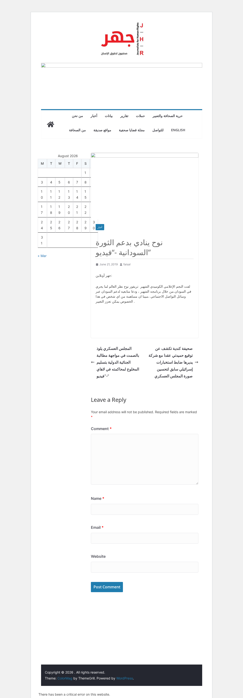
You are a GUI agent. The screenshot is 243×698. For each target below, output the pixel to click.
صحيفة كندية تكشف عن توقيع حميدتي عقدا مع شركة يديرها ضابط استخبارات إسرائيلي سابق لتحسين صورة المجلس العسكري (171, 362)
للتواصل (158, 130)
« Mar (42, 256)
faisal (127, 264)
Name (97, 498)
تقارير (124, 115)
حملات (140, 115)
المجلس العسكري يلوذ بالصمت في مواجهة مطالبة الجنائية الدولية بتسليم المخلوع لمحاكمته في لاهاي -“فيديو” (118, 362)
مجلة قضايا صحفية (132, 130)
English (178, 130)
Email (97, 527)
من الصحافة (77, 130)
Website (98, 556)
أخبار (94, 115)
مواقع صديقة (102, 130)
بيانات (109, 115)
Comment (101, 428)
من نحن (77, 115)
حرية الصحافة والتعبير (168, 115)
